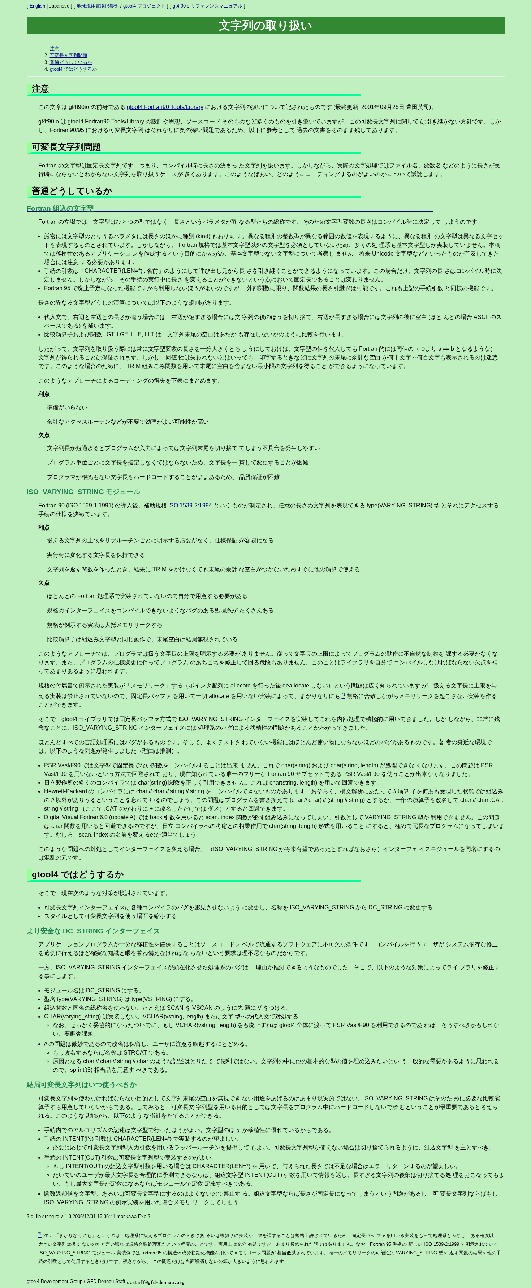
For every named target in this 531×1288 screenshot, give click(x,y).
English (37, 6)
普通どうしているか (71, 62)
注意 (54, 48)
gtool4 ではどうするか (73, 69)
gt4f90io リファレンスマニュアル (207, 6)
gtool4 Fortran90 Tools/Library (165, 107)
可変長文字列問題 (68, 55)
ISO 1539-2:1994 (190, 505)
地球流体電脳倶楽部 (98, 6)
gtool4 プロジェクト (144, 6)
